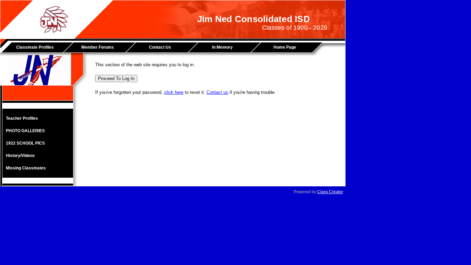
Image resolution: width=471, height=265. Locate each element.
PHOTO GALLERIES (25, 130)
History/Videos (20, 155)
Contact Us (160, 47)
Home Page (284, 47)
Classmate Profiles (35, 47)
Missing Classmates (26, 168)
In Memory (222, 47)
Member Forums (97, 47)
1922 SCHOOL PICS (25, 143)
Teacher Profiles (22, 118)
